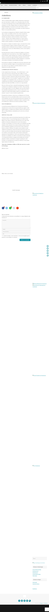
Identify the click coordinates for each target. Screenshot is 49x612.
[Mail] (17, 208)
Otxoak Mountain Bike (37, 569)
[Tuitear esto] (6, 208)
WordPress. (46, 603)
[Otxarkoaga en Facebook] (41, 1)
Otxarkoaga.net (35, 571)
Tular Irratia (35, 575)
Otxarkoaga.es (35, 572)
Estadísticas (35, 588)
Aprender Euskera (36, 583)
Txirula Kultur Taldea (37, 574)
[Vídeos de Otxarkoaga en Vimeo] (46, 1)
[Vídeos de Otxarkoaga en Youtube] (44, 1)
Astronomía (35, 582)
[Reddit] (14, 208)
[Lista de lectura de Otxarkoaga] (47, 1)
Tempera (41, 603)
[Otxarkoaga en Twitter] (42, 1)
